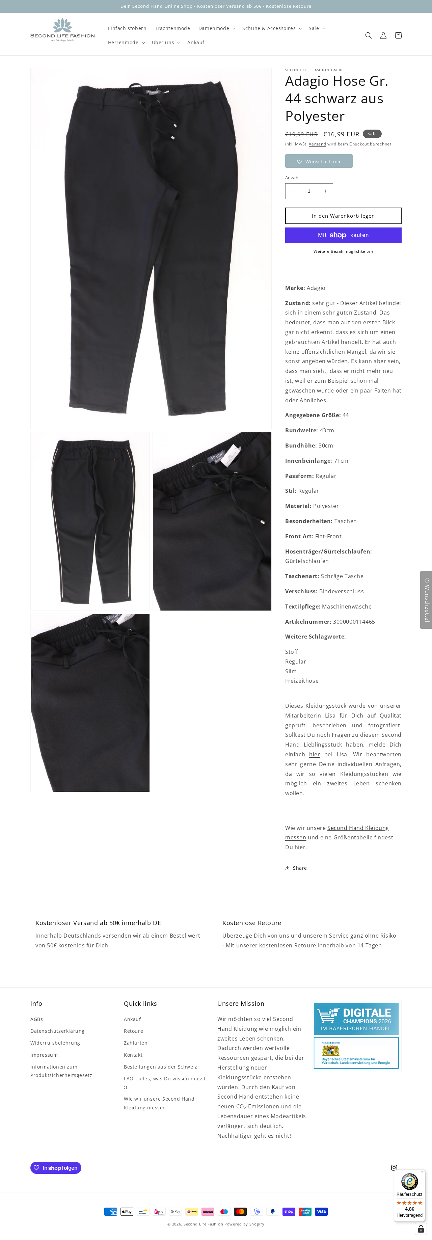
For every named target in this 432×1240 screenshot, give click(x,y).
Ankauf (132, 1019)
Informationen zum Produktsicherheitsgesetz (61, 1070)
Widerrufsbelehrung (55, 1043)
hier (314, 754)
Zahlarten (135, 1043)
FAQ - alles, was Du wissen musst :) (165, 1082)
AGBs (36, 1019)
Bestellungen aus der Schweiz (160, 1066)
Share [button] (300, 868)
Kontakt (133, 1055)
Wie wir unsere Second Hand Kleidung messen (159, 1103)
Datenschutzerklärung (57, 1031)
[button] (216, 28)
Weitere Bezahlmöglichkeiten (343, 251)
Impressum (44, 1055)
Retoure (133, 1031)
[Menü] (421, 1173)
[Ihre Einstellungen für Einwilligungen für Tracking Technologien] (421, 1229)
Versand (317, 144)
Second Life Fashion (203, 1223)
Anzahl (292, 177)
